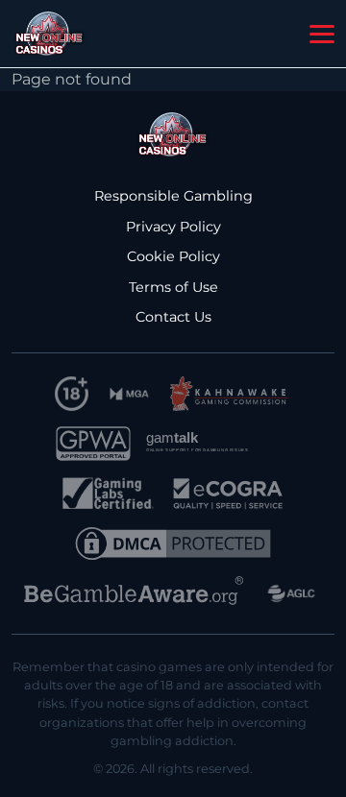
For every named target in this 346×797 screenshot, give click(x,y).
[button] (321, 34)
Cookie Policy (173, 256)
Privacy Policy (173, 226)
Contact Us (173, 317)
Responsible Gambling (173, 196)
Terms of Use (173, 287)
